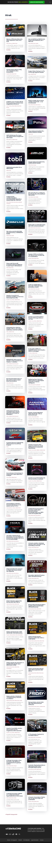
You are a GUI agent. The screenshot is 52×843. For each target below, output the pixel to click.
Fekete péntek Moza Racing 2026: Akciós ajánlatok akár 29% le (35, 670)
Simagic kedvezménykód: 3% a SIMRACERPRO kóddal (36, 162)
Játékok (37, 450)
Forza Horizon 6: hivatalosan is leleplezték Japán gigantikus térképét (14, 474)
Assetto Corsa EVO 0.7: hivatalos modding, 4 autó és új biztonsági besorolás (14, 296)
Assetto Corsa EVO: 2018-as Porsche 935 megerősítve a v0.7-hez (35, 318)
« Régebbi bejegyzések (11, 814)
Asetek (7, 73)
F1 (28, 353)
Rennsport (16, 363)
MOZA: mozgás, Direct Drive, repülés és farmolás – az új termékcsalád (36, 102)
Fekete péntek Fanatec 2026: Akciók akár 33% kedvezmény (14, 632)
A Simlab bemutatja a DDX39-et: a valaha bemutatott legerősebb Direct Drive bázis (14, 795)
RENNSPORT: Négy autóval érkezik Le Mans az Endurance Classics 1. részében (14, 361)
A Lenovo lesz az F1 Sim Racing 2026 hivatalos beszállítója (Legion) (14, 444)
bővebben (8, 49)
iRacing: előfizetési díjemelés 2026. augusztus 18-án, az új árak (14, 40)
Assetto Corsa (9, 299)
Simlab (12, 235)
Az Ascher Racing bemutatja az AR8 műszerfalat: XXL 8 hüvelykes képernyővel (36, 766)
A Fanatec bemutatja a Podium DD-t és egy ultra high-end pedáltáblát (36, 798)
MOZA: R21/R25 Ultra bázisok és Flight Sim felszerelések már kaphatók (14, 570)
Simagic (15, 765)
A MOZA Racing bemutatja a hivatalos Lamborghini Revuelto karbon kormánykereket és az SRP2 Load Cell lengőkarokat (36, 511)
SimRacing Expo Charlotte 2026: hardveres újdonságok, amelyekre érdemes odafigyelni (36, 381)
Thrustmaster (9, 668)
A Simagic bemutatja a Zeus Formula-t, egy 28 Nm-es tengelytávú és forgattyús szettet (13, 762)
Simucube (37, 289)
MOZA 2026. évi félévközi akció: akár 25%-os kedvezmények (36, 225)
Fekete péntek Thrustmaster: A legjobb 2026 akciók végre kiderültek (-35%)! (15, 664)
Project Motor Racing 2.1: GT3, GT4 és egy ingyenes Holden (36, 71)
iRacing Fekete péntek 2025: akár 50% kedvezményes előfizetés (36, 703)
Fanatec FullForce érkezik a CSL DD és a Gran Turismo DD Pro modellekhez (36, 255)
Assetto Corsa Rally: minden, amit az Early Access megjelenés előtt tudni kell (14, 729)
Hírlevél (20, 840)
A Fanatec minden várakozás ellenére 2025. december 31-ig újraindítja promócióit (36, 544)
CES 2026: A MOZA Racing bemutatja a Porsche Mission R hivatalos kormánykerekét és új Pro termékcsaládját (15, 537)
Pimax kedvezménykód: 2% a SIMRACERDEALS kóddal (36, 131)
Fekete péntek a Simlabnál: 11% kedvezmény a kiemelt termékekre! (13, 697)
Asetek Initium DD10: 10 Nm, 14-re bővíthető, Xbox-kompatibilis (14, 71)
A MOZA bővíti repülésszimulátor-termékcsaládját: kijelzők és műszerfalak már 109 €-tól (14, 198)
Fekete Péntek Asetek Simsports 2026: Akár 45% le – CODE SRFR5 (36, 638)
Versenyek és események (35, 384)
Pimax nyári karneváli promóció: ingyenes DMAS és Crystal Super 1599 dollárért (14, 264)
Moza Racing (16, 202)
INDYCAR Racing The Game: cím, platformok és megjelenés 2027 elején (14, 136)
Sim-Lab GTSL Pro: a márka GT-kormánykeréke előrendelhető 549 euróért (36, 194)
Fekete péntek (9, 604)
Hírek (7, 43)
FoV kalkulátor (26, 840)
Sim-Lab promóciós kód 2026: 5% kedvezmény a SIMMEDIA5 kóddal (14, 232)
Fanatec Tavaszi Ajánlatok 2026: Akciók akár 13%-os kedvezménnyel (35, 414)
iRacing (10, 43)
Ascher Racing (31, 769)
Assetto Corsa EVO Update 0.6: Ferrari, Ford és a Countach (36, 478)
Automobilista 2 (9, 507)
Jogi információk (34, 840)
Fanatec (7, 634)
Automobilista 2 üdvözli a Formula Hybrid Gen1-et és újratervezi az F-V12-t (13, 505)
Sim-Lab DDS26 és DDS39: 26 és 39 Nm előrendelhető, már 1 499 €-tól (36, 40)
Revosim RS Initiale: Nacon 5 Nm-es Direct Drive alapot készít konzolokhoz (14, 380)
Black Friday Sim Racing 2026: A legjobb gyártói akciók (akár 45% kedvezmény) (36, 606)
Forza (7, 477)
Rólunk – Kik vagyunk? (12, 840)
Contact (41, 840)
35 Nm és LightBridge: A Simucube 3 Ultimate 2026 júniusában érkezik (35, 286)
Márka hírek (14, 73)
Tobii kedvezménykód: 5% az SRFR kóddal (14, 167)
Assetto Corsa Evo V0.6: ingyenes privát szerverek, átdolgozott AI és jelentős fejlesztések (35, 446)
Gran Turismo (9, 106)
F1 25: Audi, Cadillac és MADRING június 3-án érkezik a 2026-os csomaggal (36, 350)
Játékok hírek (14, 43)
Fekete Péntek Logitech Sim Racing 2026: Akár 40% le (14, 601)
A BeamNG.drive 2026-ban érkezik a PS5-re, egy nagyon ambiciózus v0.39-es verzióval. (14, 329)
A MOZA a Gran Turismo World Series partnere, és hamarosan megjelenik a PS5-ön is (14, 103)
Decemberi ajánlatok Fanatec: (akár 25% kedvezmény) (36, 575)
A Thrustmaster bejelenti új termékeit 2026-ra (36, 734)
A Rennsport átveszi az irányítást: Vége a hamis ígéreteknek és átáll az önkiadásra (12, 412)
